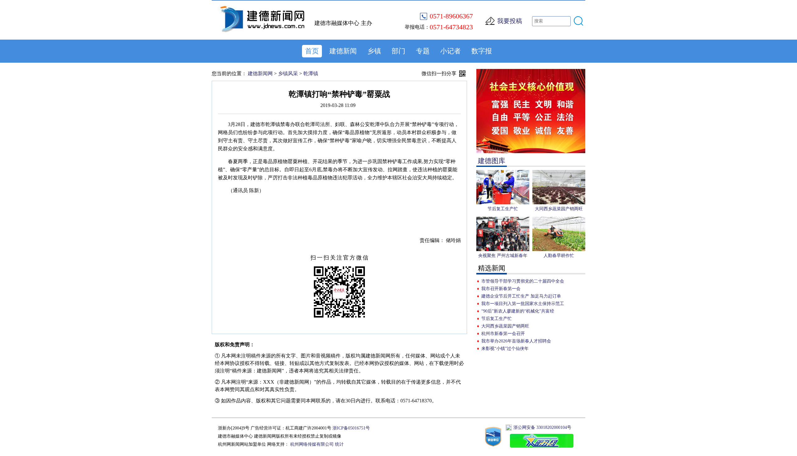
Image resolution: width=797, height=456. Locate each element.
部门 (398, 51)
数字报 (481, 51)
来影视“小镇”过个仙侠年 (505, 348)
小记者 (450, 51)
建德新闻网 (260, 73)
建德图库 (491, 161)
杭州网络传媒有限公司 (312, 444)
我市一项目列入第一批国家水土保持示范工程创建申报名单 (522, 304)
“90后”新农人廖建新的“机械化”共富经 (517, 311)
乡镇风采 (288, 73)
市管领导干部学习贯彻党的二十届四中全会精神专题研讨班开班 (522, 282)
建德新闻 (343, 51)
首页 (312, 51)
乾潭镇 (310, 73)
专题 (423, 51)
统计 (339, 444)
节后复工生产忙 (496, 318)
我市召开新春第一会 (501, 288)
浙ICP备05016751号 (351, 428)
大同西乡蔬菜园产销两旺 (505, 326)
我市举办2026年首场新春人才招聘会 (516, 341)
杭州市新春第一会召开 (503, 333)
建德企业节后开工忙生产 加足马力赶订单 (521, 296)
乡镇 (374, 51)
